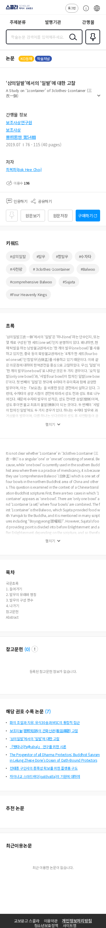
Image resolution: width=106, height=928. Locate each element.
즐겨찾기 (91, 43)
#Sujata (69, 282)
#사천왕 (16, 269)
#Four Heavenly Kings (28, 294)
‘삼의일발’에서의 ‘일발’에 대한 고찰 (34, 738)
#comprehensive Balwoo (31, 282)
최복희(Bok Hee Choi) (24, 169)
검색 (72, 41)
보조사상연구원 (19, 122)
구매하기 (85, 216)
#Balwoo (88, 269)
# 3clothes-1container (51, 269)
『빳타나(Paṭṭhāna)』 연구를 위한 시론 (38, 746)
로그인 (72, 8)
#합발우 (62, 256)
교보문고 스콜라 (26, 921)
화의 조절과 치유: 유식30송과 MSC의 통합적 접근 (45, 722)
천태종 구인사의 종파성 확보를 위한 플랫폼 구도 (44, 768)
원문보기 (32, 216)
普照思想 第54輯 (21, 137)
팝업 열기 (35, 649)
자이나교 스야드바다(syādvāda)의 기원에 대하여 (45, 776)
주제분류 (18, 22)
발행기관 (53, 22)
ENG (97, 11)
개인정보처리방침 (77, 921)
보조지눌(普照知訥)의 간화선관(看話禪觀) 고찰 (44, 730)
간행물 (88, 22)
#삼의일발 (18, 256)
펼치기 (50, 424)
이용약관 (51, 921)
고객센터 (84, 11)
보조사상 (13, 130)
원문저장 (60, 216)
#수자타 (85, 256)
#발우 (41, 256)
